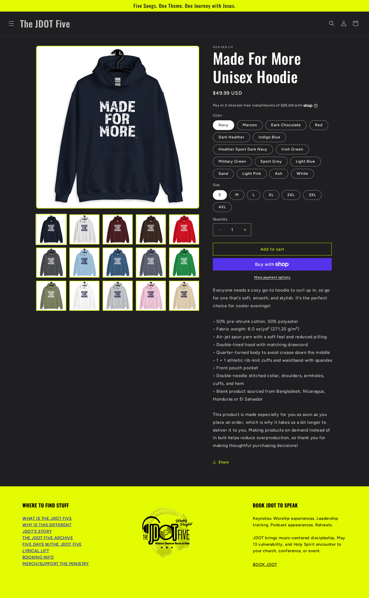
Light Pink (251, 173)
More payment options (272, 277)
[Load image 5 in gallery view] (184, 229)
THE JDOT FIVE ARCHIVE (47, 537)
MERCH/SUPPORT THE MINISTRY (55, 563)
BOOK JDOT (265, 564)
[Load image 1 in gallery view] (51, 229)
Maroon (250, 125)
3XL (312, 195)
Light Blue (305, 161)
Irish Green (292, 149)
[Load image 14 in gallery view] (151, 296)
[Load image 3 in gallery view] (117, 229)
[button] (11, 23)
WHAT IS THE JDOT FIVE (47, 518)
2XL (291, 195)
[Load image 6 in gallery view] (51, 262)
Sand (223, 173)
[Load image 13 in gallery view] (117, 296)
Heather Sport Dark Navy (243, 149)
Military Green (232, 161)
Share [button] (223, 462)
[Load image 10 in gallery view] (184, 262)
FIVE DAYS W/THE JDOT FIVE (52, 544)
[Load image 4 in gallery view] (151, 229)
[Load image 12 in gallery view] (84, 296)
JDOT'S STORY (37, 531)
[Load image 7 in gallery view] (84, 262)
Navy (224, 125)
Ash (279, 173)
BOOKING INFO (38, 557)
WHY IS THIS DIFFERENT (47, 524)
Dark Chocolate (286, 125)
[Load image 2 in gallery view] (84, 229)
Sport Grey (271, 161)
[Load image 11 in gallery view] (51, 296)
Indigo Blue (269, 137)
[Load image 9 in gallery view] (151, 262)
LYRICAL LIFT (35, 550)
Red (319, 125)
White (302, 173)
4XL (222, 207)
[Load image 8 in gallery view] (117, 262)
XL (271, 195)
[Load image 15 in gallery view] (184, 296)
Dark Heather (231, 137)
